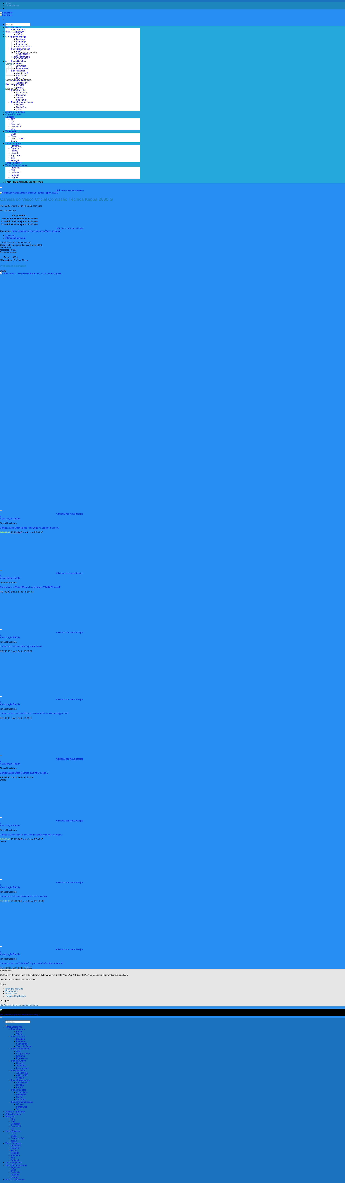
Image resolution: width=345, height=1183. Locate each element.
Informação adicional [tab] (15, 238)
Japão (14, 141)
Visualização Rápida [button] (10, 519)
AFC (13, 119)
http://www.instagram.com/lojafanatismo (19, 1005)
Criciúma (20, 56)
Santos (19, 97)
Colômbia (15, 172)
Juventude (21, 66)
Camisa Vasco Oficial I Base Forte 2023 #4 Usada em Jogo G (29, 528)
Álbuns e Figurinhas (15, 112)
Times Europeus (13, 143)
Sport (18, 109)
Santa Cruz (21, 107)
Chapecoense (23, 54)
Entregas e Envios (14, 989)
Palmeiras (21, 95)
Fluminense (21, 44)
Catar (13, 134)
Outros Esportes (13, 114)
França (14, 151)
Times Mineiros (18, 71)
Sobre (8, 3)
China (14, 136)
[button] (6, 61)
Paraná (19, 88)
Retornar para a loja (14, 84)
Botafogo (20, 39)
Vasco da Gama (23, 46)
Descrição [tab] (10, 235)
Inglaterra (15, 155)
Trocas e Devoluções (15, 996)
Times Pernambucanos (22, 102)
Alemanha (16, 146)
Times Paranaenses (20, 80)
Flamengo (21, 42)
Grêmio (19, 63)
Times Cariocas (18, 37)
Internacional (22, 68)
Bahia (19, 32)
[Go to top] (1, 1017)
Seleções (9, 117)
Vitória (19, 34)
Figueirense (22, 59)
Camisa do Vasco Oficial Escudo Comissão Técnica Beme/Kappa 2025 (34, 713)
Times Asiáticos (12, 131)
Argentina (15, 168)
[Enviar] (6, 1025)
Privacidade (11, 993)
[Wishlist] (1, 187)
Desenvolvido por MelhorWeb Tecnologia (19, 1014)
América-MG (22, 73)
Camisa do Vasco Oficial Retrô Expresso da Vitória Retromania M (31, 963)
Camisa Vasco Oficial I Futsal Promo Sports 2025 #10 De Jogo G (31, 835)
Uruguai (14, 177)
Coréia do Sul (17, 138)
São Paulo (21, 100)
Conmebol (16, 126)
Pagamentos (11, 991)
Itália (13, 158)
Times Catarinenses (20, 49)
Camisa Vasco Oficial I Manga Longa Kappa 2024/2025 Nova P (30, 587)
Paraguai (15, 175)
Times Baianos (18, 29)
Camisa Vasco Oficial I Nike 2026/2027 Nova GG (23, 896)
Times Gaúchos (18, 61)
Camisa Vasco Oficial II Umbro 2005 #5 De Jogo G (24, 773)
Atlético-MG (21, 75)
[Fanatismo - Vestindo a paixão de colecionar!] (6, 14)
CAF (13, 122)
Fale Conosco (12, 6)
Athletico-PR (22, 83)
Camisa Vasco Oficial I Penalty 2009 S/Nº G (21, 646)
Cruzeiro (20, 78)
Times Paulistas (18, 90)
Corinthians (21, 92)
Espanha (15, 148)
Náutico (20, 105)
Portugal (15, 160)
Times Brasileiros (13, 27)
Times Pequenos (13, 163)
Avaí (18, 51)
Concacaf (15, 124)
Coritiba (20, 85)
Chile (13, 170)
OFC (13, 129)
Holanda (15, 153)
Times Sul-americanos (16, 165)
